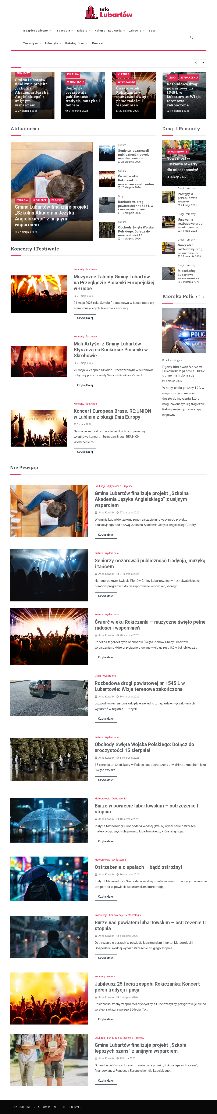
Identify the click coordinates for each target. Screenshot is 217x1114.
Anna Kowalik (106, 512)
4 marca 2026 (174, 381)
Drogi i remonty (177, 152)
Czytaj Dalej (85, 318)
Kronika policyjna (172, 360)
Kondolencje (116, 915)
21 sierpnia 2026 (131, 161)
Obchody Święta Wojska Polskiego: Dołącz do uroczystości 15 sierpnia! (136, 233)
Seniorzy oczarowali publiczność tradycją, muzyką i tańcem (82, 96)
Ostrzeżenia (119, 798)
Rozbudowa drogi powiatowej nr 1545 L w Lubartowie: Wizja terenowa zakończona (184, 94)
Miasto (82, 30)
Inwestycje (101, 915)
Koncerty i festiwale (85, 269)
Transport (62, 30)
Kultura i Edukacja (108, 30)
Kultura (73, 74)
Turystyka (30, 43)
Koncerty (100, 976)
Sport (153, 30)
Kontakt (97, 43)
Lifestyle (51, 43)
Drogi (172, 77)
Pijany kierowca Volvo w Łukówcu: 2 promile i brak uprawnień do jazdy (183, 371)
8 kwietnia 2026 (190, 282)
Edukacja (22, 200)
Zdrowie (135, 30)
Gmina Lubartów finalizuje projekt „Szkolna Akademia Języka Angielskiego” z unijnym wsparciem (32, 92)
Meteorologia (102, 798)
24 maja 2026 (189, 205)
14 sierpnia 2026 (131, 238)
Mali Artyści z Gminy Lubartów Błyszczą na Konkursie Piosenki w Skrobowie (111, 350)
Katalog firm (74, 43)
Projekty (23, 73)
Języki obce (39, 200)
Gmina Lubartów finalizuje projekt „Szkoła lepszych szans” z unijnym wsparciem (140, 1048)
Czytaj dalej (106, 534)
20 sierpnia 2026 (131, 187)
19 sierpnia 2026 (131, 213)
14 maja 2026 (189, 230)
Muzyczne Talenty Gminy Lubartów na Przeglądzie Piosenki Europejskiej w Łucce (114, 283)
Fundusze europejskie (120, 1037)
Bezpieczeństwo (35, 30)
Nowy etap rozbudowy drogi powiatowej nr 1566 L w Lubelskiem (190, 253)
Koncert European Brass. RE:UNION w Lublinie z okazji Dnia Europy (112, 414)
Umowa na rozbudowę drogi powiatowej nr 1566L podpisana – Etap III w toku (191, 228)
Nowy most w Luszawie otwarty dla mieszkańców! (182, 164)
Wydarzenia (75, 81)
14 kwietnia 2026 (191, 256)
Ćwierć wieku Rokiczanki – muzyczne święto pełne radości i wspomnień (132, 96)
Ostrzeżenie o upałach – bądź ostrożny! (138, 867)
